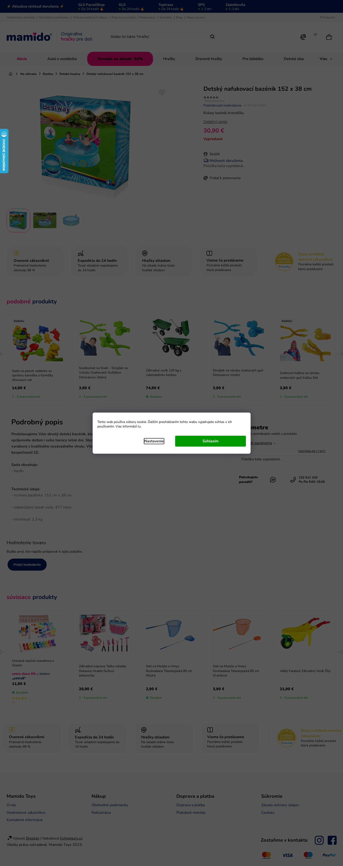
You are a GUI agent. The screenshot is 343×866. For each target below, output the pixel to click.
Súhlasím (210, 441)
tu (139, 426)
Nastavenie (154, 441)
